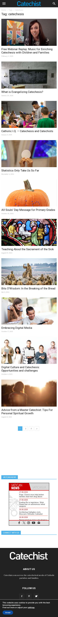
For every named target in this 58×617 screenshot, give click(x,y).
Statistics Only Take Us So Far (20, 170)
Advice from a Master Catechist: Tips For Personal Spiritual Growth (27, 411)
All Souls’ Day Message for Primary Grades (28, 209)
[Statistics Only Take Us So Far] (29, 153)
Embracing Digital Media (16, 327)
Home (3, 10)
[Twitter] (36, 596)
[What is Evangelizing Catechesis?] (29, 75)
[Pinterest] (29, 596)
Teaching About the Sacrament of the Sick (27, 249)
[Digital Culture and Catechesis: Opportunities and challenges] (29, 350)
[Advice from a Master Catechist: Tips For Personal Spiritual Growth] (29, 393)
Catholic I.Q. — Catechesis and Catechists (27, 131)
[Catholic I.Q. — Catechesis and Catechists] (29, 114)
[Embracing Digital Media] (29, 310)
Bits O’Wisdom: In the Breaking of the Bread (28, 288)
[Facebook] (21, 596)
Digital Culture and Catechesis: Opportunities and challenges (20, 369)
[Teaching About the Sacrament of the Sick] (29, 232)
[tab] (19, 486)
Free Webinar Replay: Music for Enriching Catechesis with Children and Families (26, 51)
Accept (7, 612)
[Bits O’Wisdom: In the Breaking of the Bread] (29, 271)
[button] (54, 3)
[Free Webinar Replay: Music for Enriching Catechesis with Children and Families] (29, 32)
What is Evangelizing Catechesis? (22, 92)
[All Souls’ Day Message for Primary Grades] (29, 193)
